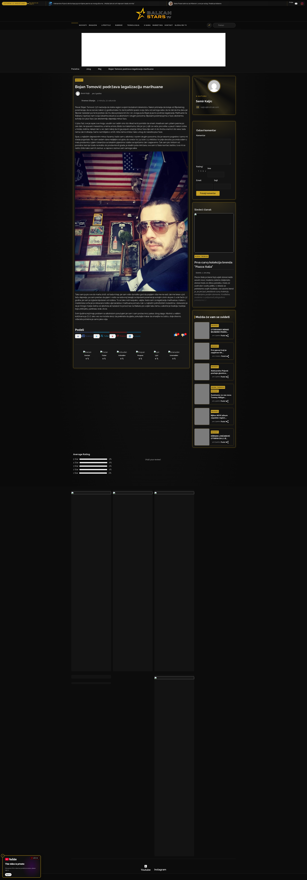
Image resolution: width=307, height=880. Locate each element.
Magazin (93, 25)
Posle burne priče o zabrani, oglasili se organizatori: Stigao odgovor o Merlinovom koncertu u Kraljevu (210, 3)
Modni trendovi (201, 256)
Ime (209, 168)
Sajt (216, 180)
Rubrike (119, 25)
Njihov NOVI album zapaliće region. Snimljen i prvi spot (219, 416)
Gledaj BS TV (181, 25)
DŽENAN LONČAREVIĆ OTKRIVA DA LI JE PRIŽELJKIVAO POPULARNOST (220, 437)
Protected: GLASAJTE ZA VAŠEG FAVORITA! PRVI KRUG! (68, 2)
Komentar (200, 135)
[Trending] (209, 25)
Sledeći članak (202, 209)
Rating (199, 166)
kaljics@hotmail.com (210, 107)
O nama (147, 25)
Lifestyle (106, 25)
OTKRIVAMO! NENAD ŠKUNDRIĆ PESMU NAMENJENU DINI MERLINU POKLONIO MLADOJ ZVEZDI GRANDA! (220, 331)
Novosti (83, 25)
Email (198, 180)
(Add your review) (153, 459)
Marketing (158, 25)
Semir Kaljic (204, 101)
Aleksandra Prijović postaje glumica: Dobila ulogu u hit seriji (221, 372)
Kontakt (169, 25)
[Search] (216, 25)
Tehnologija (133, 25)
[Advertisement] (153, 49)
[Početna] (74, 25)
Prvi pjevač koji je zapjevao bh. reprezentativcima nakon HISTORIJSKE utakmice (220, 351)
